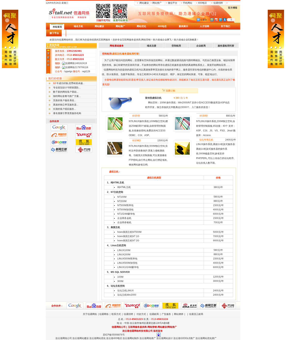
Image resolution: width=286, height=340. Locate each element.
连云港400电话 (114, 338)
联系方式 (116, 314)
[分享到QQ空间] (212, 19)
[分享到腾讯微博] (220, 19)
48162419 (81, 63)
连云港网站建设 (80, 338)
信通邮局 (154, 314)
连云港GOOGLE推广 (184, 338)
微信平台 (172, 3)
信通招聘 (218, 3)
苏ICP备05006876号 (114, 334)
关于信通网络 (90, 314)
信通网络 (104, 314)
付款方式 (141, 314)
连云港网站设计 (164, 338)
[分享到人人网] (224, 19)
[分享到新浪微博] (216, 19)
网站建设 (144, 3)
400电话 (202, 3)
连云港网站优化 (97, 338)
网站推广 (157, 3)
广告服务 (166, 314)
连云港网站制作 (131, 338)
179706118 (82, 67)
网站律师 (178, 314)
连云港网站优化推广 (206, 338)
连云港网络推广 (147, 338)
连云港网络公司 (63, 338)
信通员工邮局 (196, 314)
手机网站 (187, 3)
